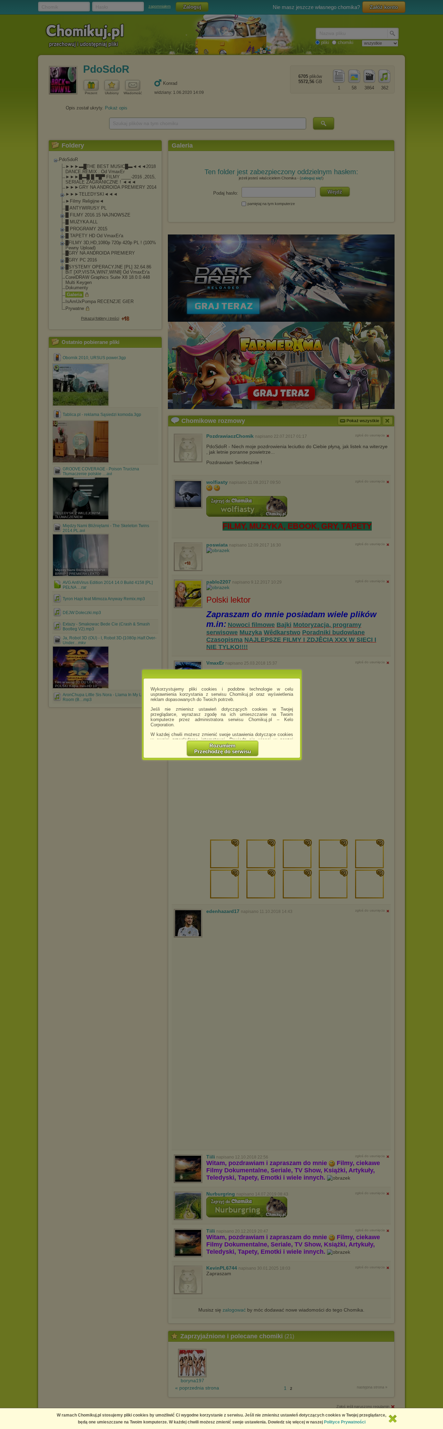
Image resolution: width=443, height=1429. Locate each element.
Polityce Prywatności (344, 1422)
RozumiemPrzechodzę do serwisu (222, 748)
